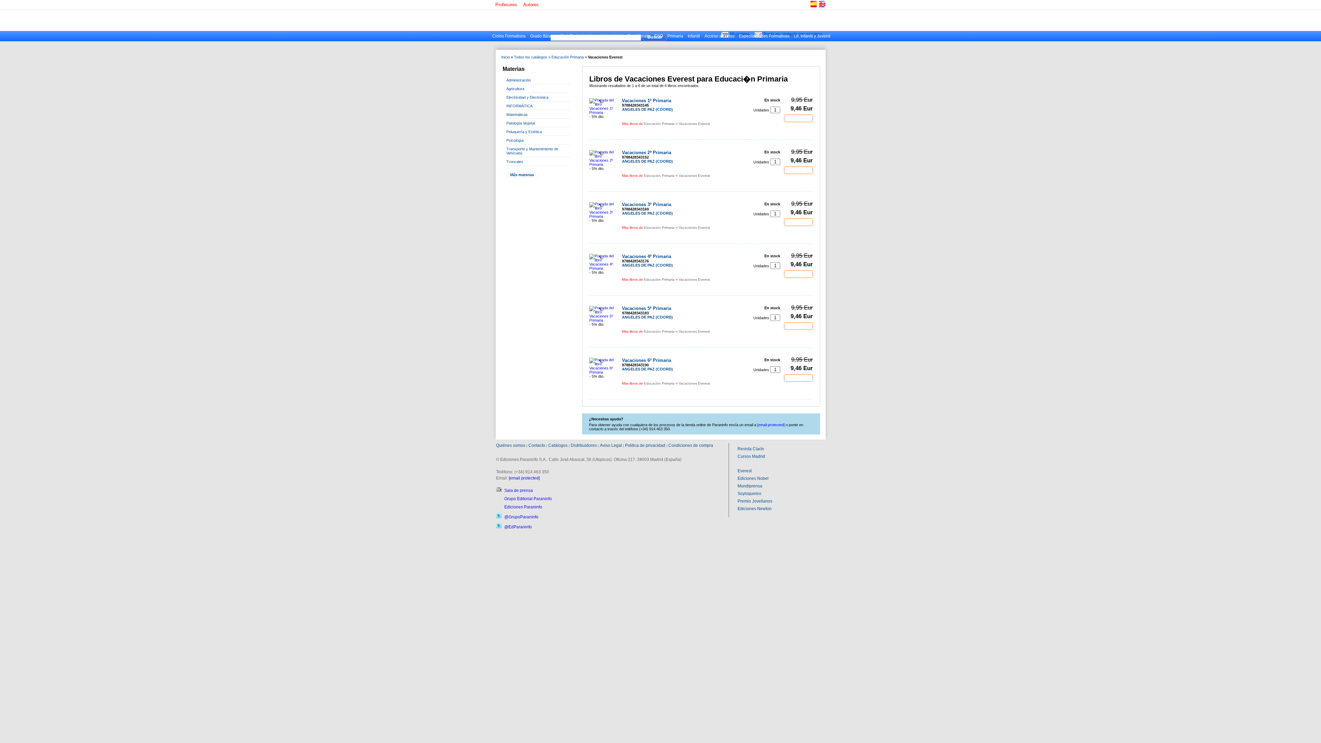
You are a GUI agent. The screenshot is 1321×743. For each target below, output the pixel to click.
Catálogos (558, 445)
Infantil (694, 36)
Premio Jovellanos (755, 501)
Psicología (515, 140)
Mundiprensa (750, 486)
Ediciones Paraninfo (523, 507)
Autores (531, 4)
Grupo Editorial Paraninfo (528, 498)
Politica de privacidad (645, 445)
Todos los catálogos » (532, 57)
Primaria (675, 36)
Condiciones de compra (690, 445)
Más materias (522, 175)
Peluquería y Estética (524, 132)
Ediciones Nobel (753, 478)
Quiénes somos (510, 445)
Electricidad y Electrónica (527, 97)
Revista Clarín (751, 448)
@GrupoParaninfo (521, 517)
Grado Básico (543, 36)
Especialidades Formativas (764, 36)
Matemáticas (517, 114)
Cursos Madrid (751, 456)
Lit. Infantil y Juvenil (812, 36)
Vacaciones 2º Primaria (646, 152)
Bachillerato (638, 36)
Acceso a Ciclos (719, 36)
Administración (518, 80)
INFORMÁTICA (519, 106)
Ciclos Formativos (509, 36)
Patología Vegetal (520, 123)
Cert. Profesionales (578, 36)
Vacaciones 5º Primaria (646, 308)
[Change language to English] (822, 8)
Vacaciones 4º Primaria (646, 256)
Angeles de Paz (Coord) (647, 109)
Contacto (536, 445)
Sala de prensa (518, 490)
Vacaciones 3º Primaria (646, 204)
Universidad (611, 36)
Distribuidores (584, 445)
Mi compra (740, 34)
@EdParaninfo (518, 527)
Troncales (514, 162)
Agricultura (515, 89)
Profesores (506, 4)
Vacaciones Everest (694, 124)
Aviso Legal (611, 445)
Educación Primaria (567, 57)
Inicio (505, 57)
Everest (745, 471)
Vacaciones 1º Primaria (646, 100)
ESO (658, 36)
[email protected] (524, 478)
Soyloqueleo (749, 493)
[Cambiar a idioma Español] (813, 8)
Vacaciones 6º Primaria (646, 360)
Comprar (798, 118)
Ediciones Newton (755, 508)
